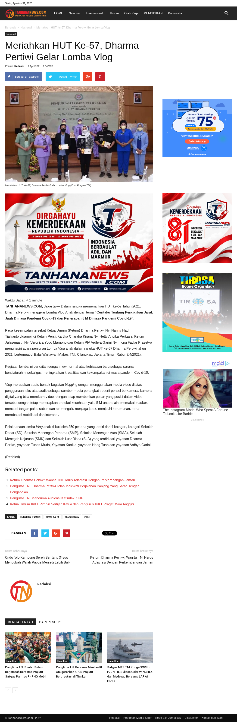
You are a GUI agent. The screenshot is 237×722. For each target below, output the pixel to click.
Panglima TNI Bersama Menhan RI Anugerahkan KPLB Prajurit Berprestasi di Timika (79, 671)
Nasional (74, 13)
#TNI (87, 516)
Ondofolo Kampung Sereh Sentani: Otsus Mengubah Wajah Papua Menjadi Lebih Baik (37, 559)
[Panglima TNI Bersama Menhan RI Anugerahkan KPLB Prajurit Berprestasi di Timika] (79, 647)
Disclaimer (191, 717)
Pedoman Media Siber (137, 717)
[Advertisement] (197, 61)
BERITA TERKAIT (21, 622)
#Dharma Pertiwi (30, 516)
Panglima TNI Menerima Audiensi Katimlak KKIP (46, 498)
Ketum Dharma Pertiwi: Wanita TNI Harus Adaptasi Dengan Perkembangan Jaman (72, 480)
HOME (58, 13)
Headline (11, 661)
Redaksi (19, 66)
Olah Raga (131, 13)
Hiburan (114, 13)
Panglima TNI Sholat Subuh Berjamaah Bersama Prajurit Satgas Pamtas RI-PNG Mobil (25, 671)
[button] (226, 13)
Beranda (10, 27)
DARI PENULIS (50, 622)
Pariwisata (175, 13)
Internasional (94, 13)
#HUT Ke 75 (52, 516)
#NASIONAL (72, 516)
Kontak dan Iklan (212, 717)
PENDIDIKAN (153, 13)
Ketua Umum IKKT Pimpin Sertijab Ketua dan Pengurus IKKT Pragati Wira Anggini (72, 504)
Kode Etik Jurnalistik (168, 717)
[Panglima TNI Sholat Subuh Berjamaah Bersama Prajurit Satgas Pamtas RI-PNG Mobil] (28, 647)
